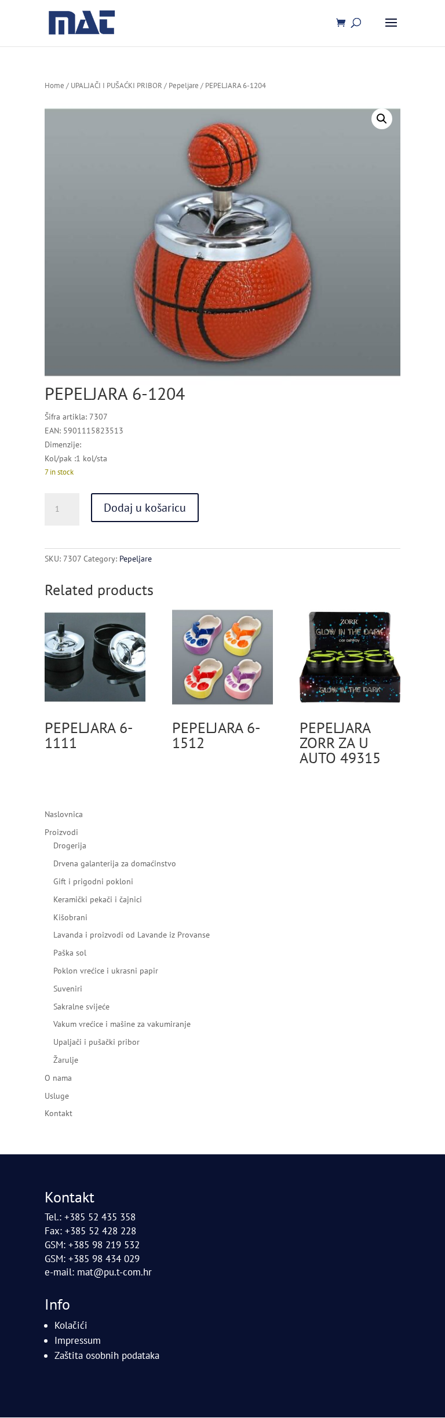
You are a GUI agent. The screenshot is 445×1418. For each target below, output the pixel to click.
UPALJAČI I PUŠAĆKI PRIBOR (116, 85)
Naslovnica (64, 814)
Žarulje (65, 1060)
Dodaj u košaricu (145, 507)
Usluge (57, 1096)
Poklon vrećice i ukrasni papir (105, 970)
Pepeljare (184, 85)
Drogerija (69, 845)
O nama (58, 1078)
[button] (381, 118)
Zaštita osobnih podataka (106, 1355)
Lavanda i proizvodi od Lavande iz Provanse (131, 934)
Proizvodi (61, 832)
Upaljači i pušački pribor (96, 1042)
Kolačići (70, 1325)
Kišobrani (70, 917)
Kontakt (58, 1113)
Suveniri (67, 988)
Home (54, 85)
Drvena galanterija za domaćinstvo (114, 863)
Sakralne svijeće (81, 1006)
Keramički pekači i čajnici (97, 899)
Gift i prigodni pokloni (93, 881)
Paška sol (69, 952)
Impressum (77, 1340)
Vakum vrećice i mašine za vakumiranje (122, 1024)
